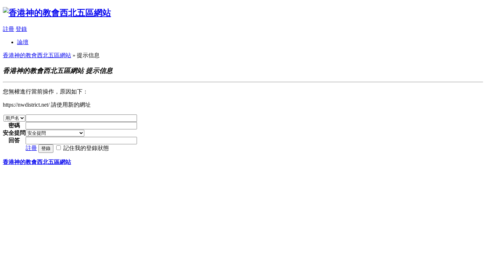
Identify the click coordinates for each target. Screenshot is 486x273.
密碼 (14, 125)
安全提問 (14, 133)
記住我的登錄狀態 (86, 148)
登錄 (21, 29)
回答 (14, 140)
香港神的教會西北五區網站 (37, 55)
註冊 (8, 29)
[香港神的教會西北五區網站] (57, 12)
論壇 (22, 42)
